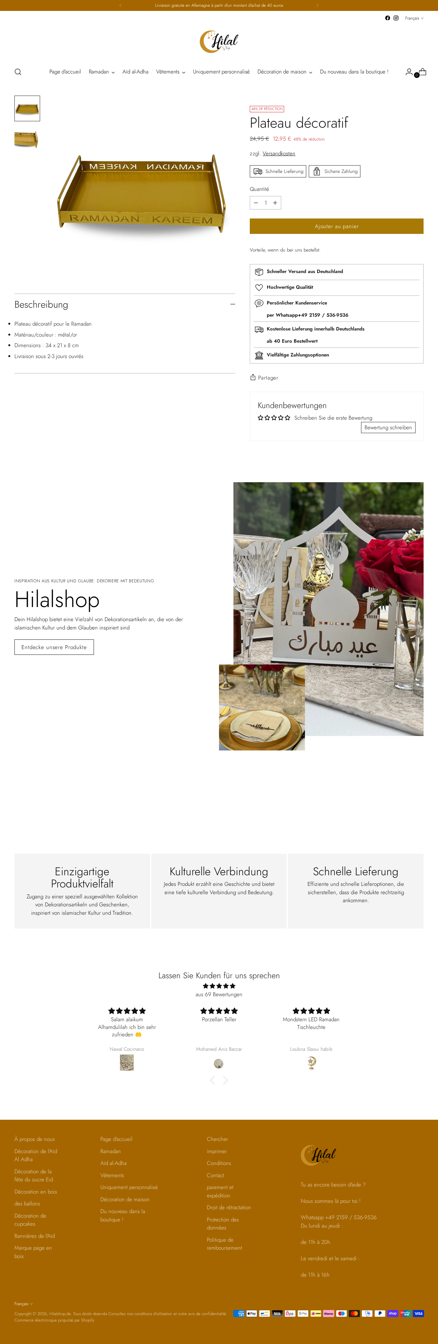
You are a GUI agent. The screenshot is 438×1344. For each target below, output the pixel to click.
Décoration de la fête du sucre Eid (33, 1176)
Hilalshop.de (60, 1314)
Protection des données (223, 1224)
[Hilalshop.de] (219, 41)
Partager (268, 377)
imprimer (217, 1151)
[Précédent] (121, 5)
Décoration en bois (35, 1191)
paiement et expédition (220, 1191)
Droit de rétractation (229, 1207)
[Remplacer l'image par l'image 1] (27, 108)
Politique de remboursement (224, 1244)
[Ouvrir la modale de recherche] (18, 71)
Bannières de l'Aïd (34, 1236)
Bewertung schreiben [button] (388, 427)
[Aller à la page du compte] (406, 71)
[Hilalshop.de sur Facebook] (388, 18)
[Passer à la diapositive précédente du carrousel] (403, 793)
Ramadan (110, 1151)
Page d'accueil (116, 1139)
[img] (219, 986)
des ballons (27, 1203)
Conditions (219, 1163)
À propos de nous (34, 1139)
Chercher (217, 1139)
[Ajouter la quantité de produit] (256, 202)
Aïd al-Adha (113, 1163)
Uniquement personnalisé (129, 1187)
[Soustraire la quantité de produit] (275, 202)
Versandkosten (279, 153)
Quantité (259, 189)
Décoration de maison (125, 1199)
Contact (215, 1175)
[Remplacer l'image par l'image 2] (27, 138)
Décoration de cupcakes (30, 1220)
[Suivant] (317, 5)
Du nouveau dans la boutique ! (122, 1215)
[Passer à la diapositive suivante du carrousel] (418, 793)
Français (412, 18)
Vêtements (112, 1175)
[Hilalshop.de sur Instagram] (396, 18)
